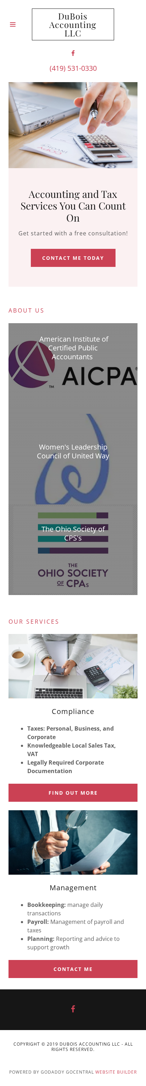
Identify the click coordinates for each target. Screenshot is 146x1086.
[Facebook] (73, 53)
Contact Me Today (73, 258)
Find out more (73, 792)
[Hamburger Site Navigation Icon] (20, 24)
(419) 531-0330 (73, 68)
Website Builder (116, 1072)
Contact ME (73, 969)
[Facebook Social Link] (73, 1010)
